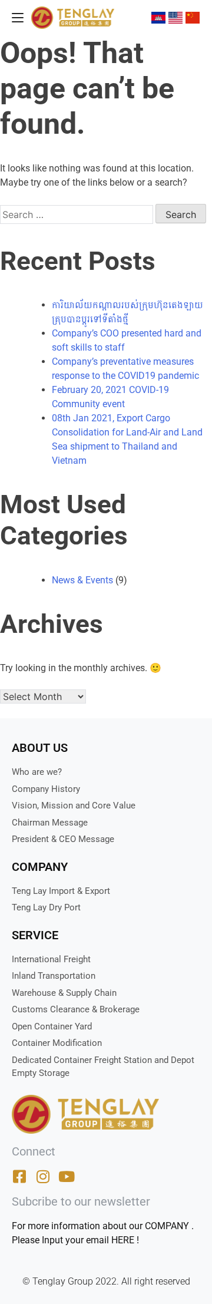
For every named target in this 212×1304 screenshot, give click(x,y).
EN (177, 17)
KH (160, 17)
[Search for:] (77, 214)
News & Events (82, 580)
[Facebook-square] (19, 1176)
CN (194, 17)
